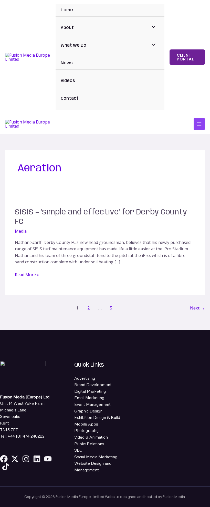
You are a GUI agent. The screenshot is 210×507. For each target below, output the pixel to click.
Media (21, 231)
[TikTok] (5, 466)
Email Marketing (89, 397)
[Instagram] (26, 459)
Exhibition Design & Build (97, 417)
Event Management (92, 404)
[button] (187, 57)
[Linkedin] (37, 459)
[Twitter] (15, 459)
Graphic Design (88, 410)
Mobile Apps (86, 424)
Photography (86, 430)
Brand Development (93, 384)
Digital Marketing (90, 391)
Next (197, 308)
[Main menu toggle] (199, 124)
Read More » (27, 274)
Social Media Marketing (95, 456)
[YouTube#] (48, 459)
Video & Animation (91, 437)
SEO (78, 450)
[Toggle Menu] (152, 28)
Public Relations (89, 443)
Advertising (84, 378)
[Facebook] (4, 459)
